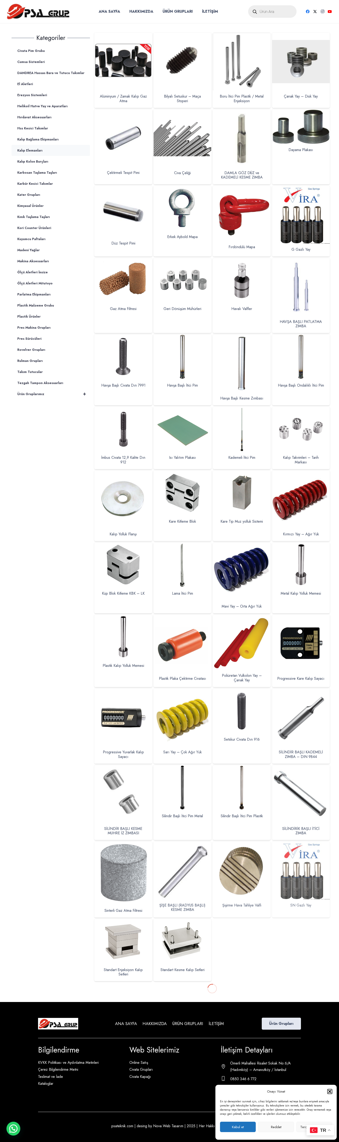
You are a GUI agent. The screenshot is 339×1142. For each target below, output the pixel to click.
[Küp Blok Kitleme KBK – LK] (123, 546)
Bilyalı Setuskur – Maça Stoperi (182, 98)
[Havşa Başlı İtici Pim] (182, 337)
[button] (329, 1091)
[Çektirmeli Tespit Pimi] (123, 112)
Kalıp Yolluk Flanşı (123, 534)
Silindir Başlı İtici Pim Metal (182, 816)
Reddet (276, 1127)
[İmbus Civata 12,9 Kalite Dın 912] (123, 410)
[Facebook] (307, 11)
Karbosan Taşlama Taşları (37, 172)
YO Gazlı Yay (182, 1118)
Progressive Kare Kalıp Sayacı (300, 678)
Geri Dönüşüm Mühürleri (182, 308)
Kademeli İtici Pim (241, 457)
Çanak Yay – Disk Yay (301, 96)
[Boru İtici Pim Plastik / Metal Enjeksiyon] (242, 36)
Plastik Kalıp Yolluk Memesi (123, 665)
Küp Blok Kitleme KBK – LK (123, 593)
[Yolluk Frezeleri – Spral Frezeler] (242, 1058)
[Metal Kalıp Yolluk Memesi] (301, 546)
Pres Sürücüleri (29, 338)
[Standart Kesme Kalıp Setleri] (182, 922)
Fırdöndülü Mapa (242, 247)
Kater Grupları (28, 194)
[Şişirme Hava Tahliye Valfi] (242, 844)
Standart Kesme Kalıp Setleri (183, 969)
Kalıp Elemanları (29, 150)
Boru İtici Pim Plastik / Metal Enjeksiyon (242, 98)
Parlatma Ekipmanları (34, 294)
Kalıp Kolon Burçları (32, 161)
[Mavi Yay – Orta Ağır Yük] (242, 546)
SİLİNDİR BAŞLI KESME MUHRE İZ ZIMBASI (123, 831)
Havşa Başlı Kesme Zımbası (241, 398)
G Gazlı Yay (300, 249)
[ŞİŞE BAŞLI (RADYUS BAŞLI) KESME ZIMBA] (182, 844)
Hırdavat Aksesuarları (34, 117)
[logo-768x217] (38, 11)
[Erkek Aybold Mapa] (182, 189)
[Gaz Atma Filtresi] (123, 261)
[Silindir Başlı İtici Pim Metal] (182, 768)
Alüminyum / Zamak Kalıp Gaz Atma (123, 98)
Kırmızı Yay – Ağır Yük (301, 534)
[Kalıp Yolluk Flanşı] (123, 473)
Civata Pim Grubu (31, 50)
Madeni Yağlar (28, 250)
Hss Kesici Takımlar (32, 128)
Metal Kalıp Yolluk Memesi (301, 593)
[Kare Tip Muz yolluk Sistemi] (242, 473)
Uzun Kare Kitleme (123, 1033)
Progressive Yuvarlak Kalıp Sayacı (123, 754)
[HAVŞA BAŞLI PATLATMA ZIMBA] (301, 261)
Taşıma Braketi (301, 968)
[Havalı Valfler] (242, 261)
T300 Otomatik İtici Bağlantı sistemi (242, 961)
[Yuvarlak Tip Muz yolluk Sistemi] (301, 1058)
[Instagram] (322, 11)
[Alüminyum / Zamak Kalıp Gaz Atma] (123, 36)
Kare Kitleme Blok (182, 521)
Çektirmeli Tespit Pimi (123, 172)
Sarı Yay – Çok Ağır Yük (182, 752)
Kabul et (238, 1127)
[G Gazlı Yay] (301, 189)
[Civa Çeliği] (182, 112)
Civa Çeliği (182, 173)
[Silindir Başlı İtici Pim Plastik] (242, 768)
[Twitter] (315, 11)
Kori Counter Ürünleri (34, 228)
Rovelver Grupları (31, 349)
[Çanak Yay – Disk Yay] (301, 36)
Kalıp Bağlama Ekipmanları (38, 139)
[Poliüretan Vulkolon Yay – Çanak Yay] (242, 617)
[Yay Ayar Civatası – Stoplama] (242, 985)
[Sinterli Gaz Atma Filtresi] (123, 844)
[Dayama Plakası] (301, 112)
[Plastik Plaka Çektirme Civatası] (182, 617)
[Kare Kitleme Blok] (182, 473)
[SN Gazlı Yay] (301, 844)
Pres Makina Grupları (34, 327)
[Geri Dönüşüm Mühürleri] (182, 261)
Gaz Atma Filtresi (123, 308)
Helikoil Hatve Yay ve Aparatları (42, 106)
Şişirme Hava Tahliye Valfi (241, 905)
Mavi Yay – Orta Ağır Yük (242, 606)
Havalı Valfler (241, 308)
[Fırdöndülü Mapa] (242, 189)
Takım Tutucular (30, 372)
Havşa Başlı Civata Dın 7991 (123, 385)
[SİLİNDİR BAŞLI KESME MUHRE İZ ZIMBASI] (123, 768)
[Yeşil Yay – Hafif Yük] (123, 1058)
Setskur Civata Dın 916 (242, 739)
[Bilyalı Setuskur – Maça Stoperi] (182, 36)
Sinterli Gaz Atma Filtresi (123, 910)
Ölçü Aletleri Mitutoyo (35, 283)
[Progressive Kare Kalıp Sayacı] (301, 617)
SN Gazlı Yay (300, 905)
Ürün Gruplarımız (51, 394)
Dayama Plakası (300, 149)
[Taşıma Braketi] (301, 922)
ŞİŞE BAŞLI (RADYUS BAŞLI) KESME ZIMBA (182, 907)
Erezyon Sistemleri (32, 95)
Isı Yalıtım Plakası (182, 457)
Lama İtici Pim (182, 593)
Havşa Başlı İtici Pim (182, 385)
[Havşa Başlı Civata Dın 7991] (123, 337)
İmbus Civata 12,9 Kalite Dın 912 (123, 460)
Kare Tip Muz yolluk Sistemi (241, 521)
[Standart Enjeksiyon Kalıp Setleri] (123, 922)
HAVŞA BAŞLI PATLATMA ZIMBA (301, 324)
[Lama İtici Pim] (182, 546)
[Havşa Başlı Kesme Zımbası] (242, 337)
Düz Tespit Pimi (123, 243)
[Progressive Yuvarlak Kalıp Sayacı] (123, 691)
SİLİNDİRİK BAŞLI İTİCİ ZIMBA (300, 831)
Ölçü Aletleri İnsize (32, 272)
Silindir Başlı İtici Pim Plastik (242, 816)
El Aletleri (25, 84)
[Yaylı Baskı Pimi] (301, 985)
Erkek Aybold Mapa (182, 236)
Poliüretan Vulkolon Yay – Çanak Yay (242, 678)
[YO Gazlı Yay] (182, 1058)
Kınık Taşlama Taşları (33, 217)
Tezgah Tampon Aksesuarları (40, 383)
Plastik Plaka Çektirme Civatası (182, 678)
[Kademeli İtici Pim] (242, 410)
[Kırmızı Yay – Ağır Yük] (301, 473)
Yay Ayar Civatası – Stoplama (242, 1046)
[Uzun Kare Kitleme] (123, 985)
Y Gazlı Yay (182, 1046)
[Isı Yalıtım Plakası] (182, 410)
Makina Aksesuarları (33, 261)
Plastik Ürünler (29, 316)
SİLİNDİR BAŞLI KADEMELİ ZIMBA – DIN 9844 (301, 754)
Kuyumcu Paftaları (31, 239)
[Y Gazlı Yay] (182, 985)
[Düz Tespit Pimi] (123, 189)
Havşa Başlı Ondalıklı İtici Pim (301, 385)
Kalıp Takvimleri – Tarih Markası (301, 460)
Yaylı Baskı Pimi (301, 1046)
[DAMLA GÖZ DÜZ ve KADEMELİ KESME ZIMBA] (242, 112)
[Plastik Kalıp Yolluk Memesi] (123, 617)
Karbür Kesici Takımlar (35, 183)
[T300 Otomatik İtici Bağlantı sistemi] (242, 922)
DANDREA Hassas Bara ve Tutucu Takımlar (50, 73)
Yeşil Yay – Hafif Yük (123, 1118)
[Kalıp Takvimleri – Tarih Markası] (301, 410)
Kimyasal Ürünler (30, 205)
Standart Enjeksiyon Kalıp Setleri (123, 972)
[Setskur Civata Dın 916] (242, 691)
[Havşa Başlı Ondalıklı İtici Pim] (301, 337)
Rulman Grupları (30, 360)
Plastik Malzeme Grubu (35, 305)
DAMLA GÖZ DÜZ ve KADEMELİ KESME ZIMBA (242, 175)
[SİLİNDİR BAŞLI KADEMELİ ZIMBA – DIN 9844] (301, 691)
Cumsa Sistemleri (31, 62)
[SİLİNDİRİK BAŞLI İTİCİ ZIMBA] (301, 768)
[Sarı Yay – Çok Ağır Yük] (182, 691)
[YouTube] (329, 11)
